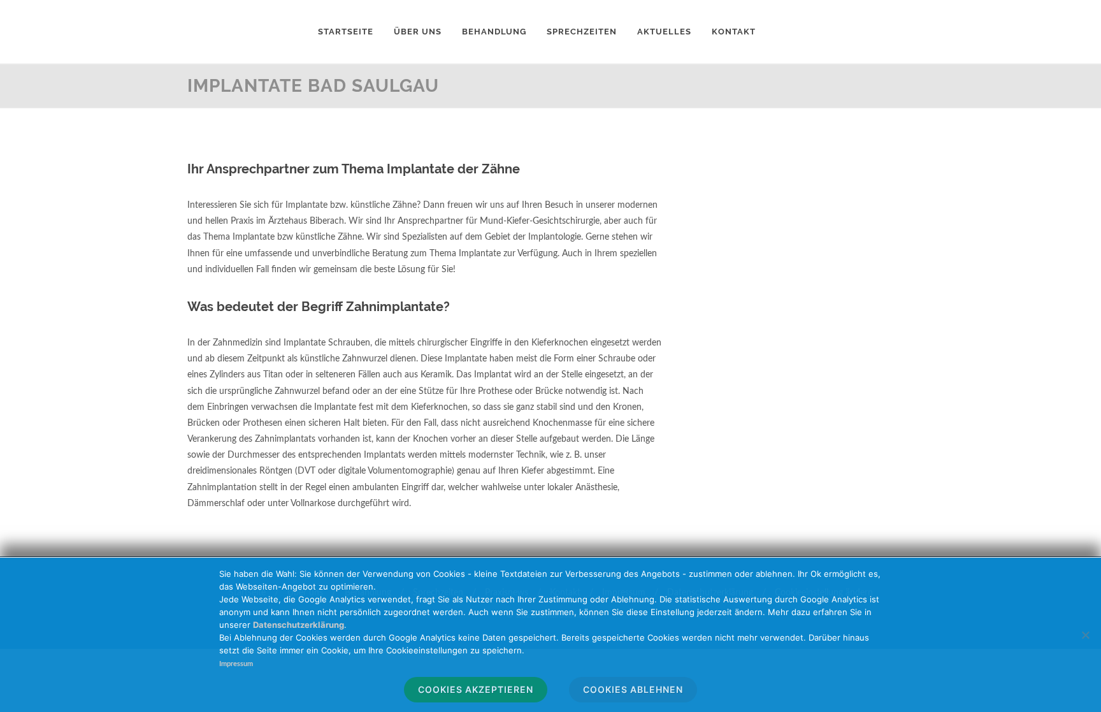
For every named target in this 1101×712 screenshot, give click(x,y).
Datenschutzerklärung (298, 625)
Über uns (418, 31)
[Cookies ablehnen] (1085, 634)
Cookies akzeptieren (475, 689)
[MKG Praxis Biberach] (235, 32)
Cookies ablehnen (633, 689)
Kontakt (734, 31)
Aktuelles (664, 31)
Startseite (345, 31)
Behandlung (494, 31)
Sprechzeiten (582, 31)
